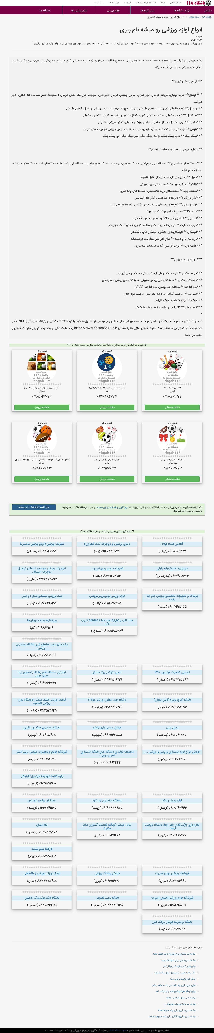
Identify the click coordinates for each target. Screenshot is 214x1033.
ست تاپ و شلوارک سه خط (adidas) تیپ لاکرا (107, 622)
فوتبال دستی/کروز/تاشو (107, 727)
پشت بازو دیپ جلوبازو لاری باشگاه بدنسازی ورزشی (42, 646)
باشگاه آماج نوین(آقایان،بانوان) (172, 699)
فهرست (127, 3)
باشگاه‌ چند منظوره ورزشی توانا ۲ (107, 699)
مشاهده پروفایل (172, 407)
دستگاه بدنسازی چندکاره (107, 800)
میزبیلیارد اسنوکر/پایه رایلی (172, 568)
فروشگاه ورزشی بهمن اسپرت (172, 873)
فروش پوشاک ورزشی (107, 873)
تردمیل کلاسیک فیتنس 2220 (172, 672)
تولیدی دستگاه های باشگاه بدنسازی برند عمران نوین (42, 674)
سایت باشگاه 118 (117, 1030)
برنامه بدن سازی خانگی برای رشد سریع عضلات (172, 1016)
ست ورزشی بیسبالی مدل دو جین (42, 596)
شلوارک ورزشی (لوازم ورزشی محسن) (42, 544)
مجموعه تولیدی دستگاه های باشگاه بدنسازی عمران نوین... (107, 753)
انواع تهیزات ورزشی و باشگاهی (42, 873)
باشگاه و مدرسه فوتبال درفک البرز (172, 922)
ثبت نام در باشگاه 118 (146, 3)
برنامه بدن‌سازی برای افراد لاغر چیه (178, 960)
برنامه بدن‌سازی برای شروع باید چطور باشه (174, 954)
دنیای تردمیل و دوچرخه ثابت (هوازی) (107, 544)
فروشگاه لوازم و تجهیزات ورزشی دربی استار (42, 751)
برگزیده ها (114, 3)
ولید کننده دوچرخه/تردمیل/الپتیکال (41, 776)
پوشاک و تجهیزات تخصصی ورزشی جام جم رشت (172, 598)
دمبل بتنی (172, 727)
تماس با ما (99, 3)
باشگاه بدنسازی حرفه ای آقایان (42, 727)
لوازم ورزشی (113, 11)
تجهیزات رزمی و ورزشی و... (107, 568)
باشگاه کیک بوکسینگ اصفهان (41, 897)
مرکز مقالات (193, 17)
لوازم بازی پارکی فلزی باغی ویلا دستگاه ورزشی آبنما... (172, 826)
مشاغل (208, 11)
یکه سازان (42, 824)
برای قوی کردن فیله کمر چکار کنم (179, 966)
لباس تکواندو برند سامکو (107, 672)
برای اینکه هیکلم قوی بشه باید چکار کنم (176, 991)
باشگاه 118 (206, 17)
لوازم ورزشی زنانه (172, 800)
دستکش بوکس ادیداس (42, 800)
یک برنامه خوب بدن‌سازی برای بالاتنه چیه (175, 973)
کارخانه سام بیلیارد (41, 849)
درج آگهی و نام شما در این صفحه (112, 508)
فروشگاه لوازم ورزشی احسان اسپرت (172, 897)
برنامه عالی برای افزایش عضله (181, 998)
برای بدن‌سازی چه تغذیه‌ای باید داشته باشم (174, 985)
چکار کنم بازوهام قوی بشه (183, 979)
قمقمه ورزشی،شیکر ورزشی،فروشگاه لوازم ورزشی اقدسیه (42, 701)
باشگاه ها (45, 11)
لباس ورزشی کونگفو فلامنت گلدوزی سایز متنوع (107, 826)
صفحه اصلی (175, 3)
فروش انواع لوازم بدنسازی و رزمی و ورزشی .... (172, 751)
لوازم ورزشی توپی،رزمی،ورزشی (107, 596)
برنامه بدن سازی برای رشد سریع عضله (177, 1010)
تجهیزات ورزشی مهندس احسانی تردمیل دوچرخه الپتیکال (42, 570)
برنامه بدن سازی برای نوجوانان (180, 1004)
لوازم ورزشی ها (79, 11)
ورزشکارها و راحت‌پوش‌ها (42, 620)
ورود (163, 3)
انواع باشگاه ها (182, 11)
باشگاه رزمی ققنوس (107, 897)
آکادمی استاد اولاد (172, 544)
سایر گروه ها (147, 11)
